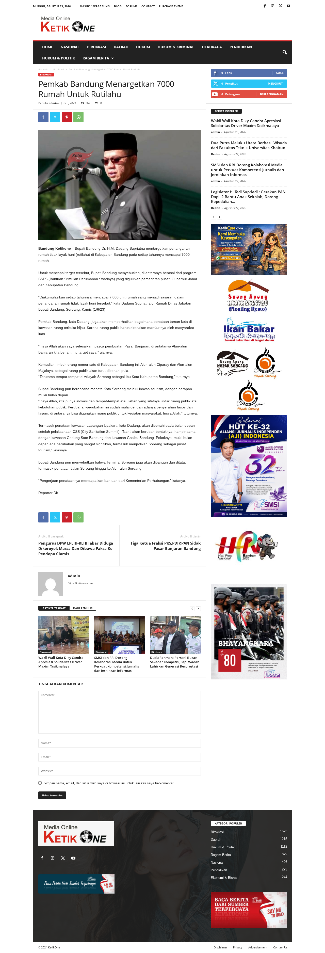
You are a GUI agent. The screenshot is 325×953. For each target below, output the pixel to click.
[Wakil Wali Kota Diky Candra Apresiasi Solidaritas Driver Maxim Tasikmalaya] (63, 635)
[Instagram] (273, 6)
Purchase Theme (171, 6)
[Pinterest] (67, 117)
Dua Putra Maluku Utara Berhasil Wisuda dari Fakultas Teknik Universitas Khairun (249, 145)
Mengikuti (276, 83)
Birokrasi (96, 46)
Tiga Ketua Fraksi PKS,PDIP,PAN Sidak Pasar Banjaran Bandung (166, 546)
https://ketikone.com (80, 583)
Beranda (43, 69)
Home (47, 46)
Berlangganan (272, 94)
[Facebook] (265, 6)
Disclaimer (220, 947)
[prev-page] (192, 608)
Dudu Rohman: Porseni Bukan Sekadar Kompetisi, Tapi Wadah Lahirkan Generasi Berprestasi (174, 662)
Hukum (143, 46)
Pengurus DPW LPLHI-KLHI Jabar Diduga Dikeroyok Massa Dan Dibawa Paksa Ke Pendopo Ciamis (75, 548)
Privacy (237, 947)
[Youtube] (288, 6)
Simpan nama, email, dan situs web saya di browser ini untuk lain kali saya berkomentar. (109, 783)
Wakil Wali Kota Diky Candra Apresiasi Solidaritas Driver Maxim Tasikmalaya (61, 662)
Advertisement (257, 947)
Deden (215, 154)
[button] (284, 52)
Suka (280, 73)
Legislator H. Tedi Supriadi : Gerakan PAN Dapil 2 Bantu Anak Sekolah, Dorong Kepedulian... (248, 196)
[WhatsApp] (78, 117)
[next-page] (198, 608)
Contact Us (280, 947)
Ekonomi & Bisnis (224, 878)
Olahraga (212, 46)
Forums (131, 6)
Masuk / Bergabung (95, 6)
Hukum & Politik (58, 58)
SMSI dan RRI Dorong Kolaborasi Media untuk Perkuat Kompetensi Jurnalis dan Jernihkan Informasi (116, 664)
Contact (148, 6)
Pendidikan (241, 46)
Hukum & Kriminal (176, 46)
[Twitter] (281, 6)
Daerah (121, 46)
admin (53, 103)
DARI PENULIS (82, 608)
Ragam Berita (96, 58)
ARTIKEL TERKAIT (54, 608)
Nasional (70, 46)
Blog (118, 6)
